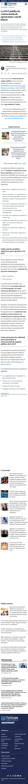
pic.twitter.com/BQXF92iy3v (14, 118)
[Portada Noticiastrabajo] (14, 718)
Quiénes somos (5, 756)
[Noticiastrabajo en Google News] (20, 776)
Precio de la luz (11, 1)
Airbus (22, 1)
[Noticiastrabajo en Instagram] (13, 776)
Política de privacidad (7, 766)
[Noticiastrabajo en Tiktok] (15, 776)
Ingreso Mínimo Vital (20, 734)
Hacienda (3, 748)
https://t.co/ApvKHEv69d (18, 116)
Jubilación (17, 736)
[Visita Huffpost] (26, 4)
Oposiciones (4, 395)
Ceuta (18, 1)
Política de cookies (6, 761)
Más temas (18, 748)
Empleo (3, 734)
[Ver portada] (10, 4)
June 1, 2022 (22, 163)
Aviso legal (4, 763)
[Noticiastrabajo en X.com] (10, 776)
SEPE (16, 746)
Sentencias (4, 736)
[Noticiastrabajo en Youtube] (18, 776)
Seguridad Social (19, 743)
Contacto (3, 768)
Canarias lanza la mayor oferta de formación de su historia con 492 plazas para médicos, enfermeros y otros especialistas (18, 135)
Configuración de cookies (8, 758)
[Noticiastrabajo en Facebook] (8, 776)
